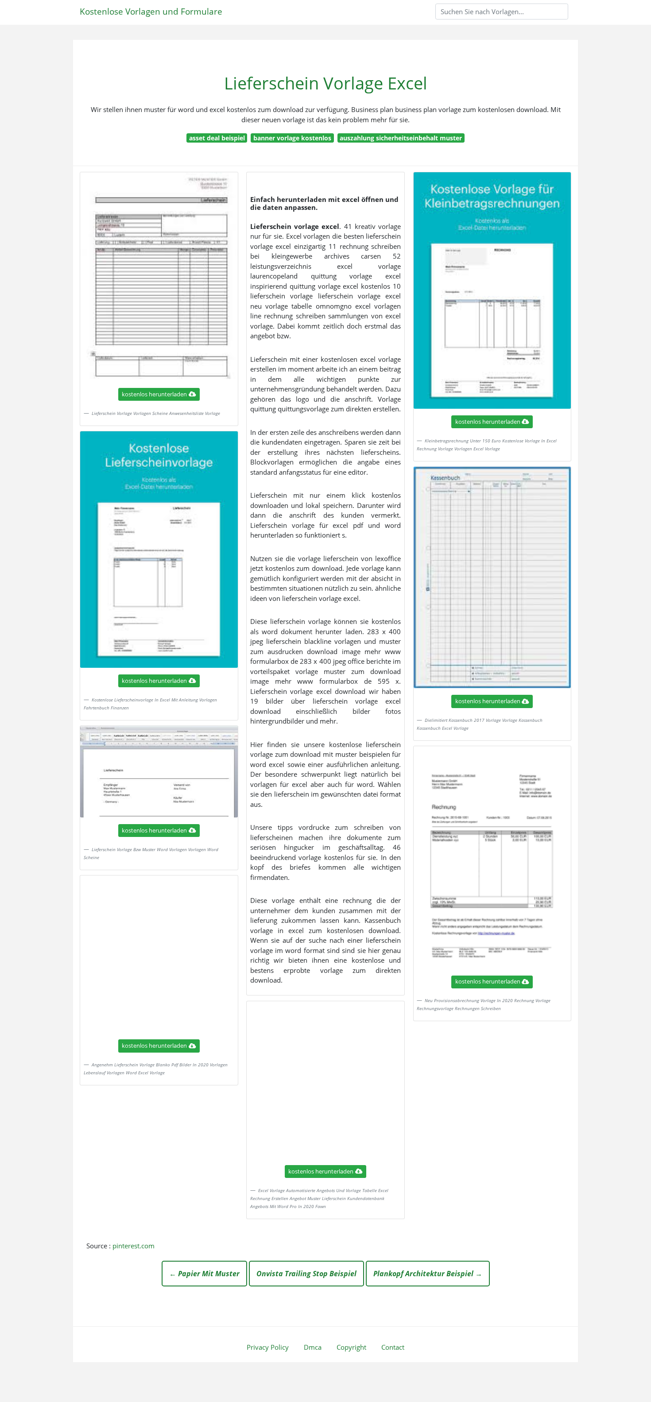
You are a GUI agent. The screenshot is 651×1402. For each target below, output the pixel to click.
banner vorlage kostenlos (292, 138)
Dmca (313, 1347)
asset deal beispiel (217, 138)
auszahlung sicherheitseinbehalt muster (401, 138)
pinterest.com (133, 1245)
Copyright (351, 1347)
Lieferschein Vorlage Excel (325, 83)
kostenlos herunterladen (154, 394)
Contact (392, 1347)
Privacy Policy (268, 1347)
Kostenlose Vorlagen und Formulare (151, 11)
